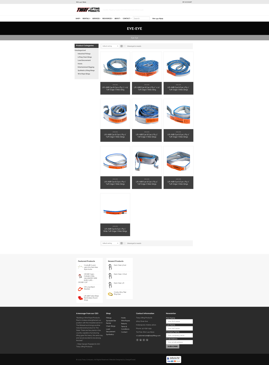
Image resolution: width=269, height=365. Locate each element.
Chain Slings (110, 326)
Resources (107, 18)
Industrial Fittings (84, 54)
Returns (124, 324)
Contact (126, 18)
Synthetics (110, 334)
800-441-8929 (81, 2)
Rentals (86, 18)
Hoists (80, 64)
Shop (78, 18)
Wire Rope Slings (84, 74)
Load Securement (84, 60)
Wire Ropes (125, 321)
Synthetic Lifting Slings (86, 70)
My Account (187, 2)
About (117, 18)
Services (96, 18)
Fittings (108, 318)
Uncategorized (80, 50)
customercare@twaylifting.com (148, 336)
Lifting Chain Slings (85, 57)
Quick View (115, 80)
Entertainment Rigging (86, 67)
